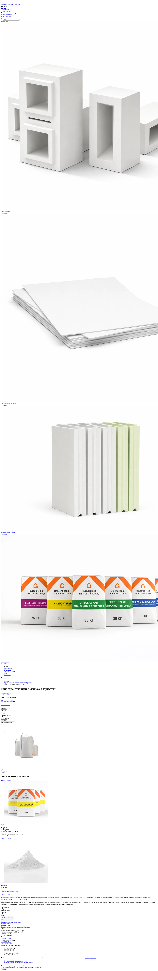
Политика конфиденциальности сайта (16, 961)
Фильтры (3, 708)
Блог (5, 673)
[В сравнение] (1, 824)
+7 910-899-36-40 (6, 14)
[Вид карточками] (1, 724)
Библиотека (6, 914)
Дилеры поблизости (7, 678)
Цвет (3, 717)
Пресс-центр (6, 910)
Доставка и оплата (10, 671)
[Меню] (1, 18)
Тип (3, 713)
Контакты (7, 675)
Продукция (4, 21)
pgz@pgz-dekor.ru (6, 938)
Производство (6, 909)
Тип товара (5, 718)
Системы (7, 668)
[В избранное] (3, 824)
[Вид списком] (3, 724)
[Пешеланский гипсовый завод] (11, 4)
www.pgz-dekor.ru (90, 958)
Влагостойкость (7, 715)
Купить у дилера (6, 780)
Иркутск (3, 8)
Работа (4, 912)
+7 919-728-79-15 (6, 942)
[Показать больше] (11, 668)
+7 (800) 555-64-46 (6, 11)
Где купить (7, 670)
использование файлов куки (34, 967)
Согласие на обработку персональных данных (18, 962)
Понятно (3, 969)
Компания (5, 907)
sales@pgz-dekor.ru (6, 943)
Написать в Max (6, 16)
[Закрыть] (1, 712)
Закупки (4, 915)
